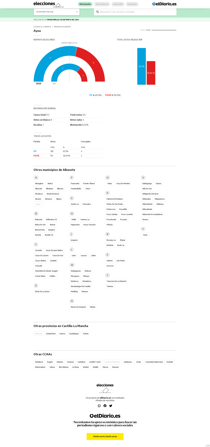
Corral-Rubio (40, 276)
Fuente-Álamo (89, 183)
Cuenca (62, 334)
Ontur (109, 183)
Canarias (70, 362)
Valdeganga (147, 183)
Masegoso (75, 276)
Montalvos (87, 281)
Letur (74, 255)
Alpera (58, 199)
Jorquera (74, 240)
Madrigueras (76, 271)
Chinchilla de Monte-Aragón (46, 271)
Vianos (158, 183)
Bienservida (40, 230)
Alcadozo (39, 194)
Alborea (60, 189)
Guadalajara (74, 334)
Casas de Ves (57, 255)
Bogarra (51, 230)
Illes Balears (64, 367)
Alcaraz (38, 199)
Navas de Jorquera (78, 307)
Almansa (48, 199)
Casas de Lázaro (42, 255)
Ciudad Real (50, 334)
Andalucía (39, 362)
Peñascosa (111, 209)
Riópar (122, 240)
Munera (85, 291)
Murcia (105, 367)
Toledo (86, 334)
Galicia (52, 367)
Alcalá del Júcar (53, 194)
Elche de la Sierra (42, 291)
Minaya (86, 276)
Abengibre (39, 183)
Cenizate (38, 266)
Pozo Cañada (112, 214)
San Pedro (121, 261)
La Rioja (75, 367)
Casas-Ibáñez (40, 261)
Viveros (145, 219)
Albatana (49, 189)
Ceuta (138, 362)
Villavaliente (147, 209)
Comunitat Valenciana (154, 362)
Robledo (110, 245)
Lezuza (84, 255)
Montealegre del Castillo (81, 286)
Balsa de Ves (40, 225)
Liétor (93, 255)
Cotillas (52, 276)
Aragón (50, 362)
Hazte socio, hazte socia (105, 436)
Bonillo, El (49, 235)
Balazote (38, 219)
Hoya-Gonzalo (89, 225)
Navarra (115, 367)
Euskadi (170, 362)
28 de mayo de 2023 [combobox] (44, 12)
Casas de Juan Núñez (54, 250)
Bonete (38, 235)
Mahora (88, 271)
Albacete (38, 189)
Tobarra (110, 286)
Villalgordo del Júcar (150, 194)
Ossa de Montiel (123, 183)
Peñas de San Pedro (115, 204)
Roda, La (120, 245)
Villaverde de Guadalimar (152, 214)
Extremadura (40, 367)
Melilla (95, 367)
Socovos (110, 266)
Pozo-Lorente (127, 214)
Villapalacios (160, 199)
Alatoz (50, 183)
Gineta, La (75, 204)
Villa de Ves (147, 189)
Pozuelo (123, 219)
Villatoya (160, 204)
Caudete (53, 261)
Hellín (74, 219)
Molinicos (75, 281)
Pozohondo (111, 219)
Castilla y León (95, 362)
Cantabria (81, 362)
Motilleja (74, 291)
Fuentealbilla (76, 189)
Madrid (86, 367)
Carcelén (38, 250)
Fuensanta (75, 183)
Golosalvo (87, 204)
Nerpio (92, 307)
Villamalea (146, 199)
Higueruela (75, 225)
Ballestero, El (51, 219)
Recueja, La (111, 240)
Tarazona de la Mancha (116, 281)
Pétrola (110, 225)
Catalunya (128, 362)
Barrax (52, 225)
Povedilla (123, 209)
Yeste (145, 235)
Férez (88, 189)
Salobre (110, 261)
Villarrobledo (147, 204)
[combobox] (137, 11)
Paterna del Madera (115, 199)
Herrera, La (85, 219)
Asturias (60, 362)
